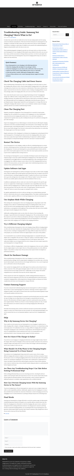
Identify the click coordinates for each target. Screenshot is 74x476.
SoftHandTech (36, 473)
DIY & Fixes (20, 26)
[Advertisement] (37, 16)
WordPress (46, 473)
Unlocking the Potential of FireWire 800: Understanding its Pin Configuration (60, 63)
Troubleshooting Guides (30, 26)
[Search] (67, 34)
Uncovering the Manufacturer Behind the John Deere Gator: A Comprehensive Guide (60, 79)
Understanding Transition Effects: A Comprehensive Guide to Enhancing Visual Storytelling (60, 73)
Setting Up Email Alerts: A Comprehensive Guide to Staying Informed (59, 57)
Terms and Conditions (62, 26)
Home (8, 26)
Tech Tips (14, 26)
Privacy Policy (53, 26)
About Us (39, 26)
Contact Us (45, 26)
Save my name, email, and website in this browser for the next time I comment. (23, 447)
